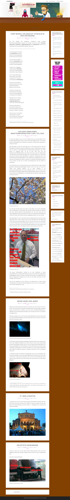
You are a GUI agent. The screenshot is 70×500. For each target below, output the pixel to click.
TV (55, 259)
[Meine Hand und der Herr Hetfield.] (19, 370)
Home (47, 1)
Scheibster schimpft (56, 110)
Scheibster (9, 1)
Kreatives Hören (57, 249)
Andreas (54, 46)
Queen (53, 253)
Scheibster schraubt (56, 113)
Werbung (59, 260)
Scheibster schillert (56, 102)
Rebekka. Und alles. (56, 53)
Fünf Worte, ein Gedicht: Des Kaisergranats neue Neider (57, 172)
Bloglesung (59, 232)
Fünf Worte (55, 241)
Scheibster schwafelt (56, 115)
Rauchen (55, 253)
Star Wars (58, 257)
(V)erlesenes (54, 228)
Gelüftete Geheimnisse (27, 445)
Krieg (61, 249)
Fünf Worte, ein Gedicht (58, 104)
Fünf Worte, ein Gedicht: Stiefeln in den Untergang (27, 35)
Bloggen (54, 232)
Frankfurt (54, 239)
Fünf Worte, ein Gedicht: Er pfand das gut (57, 39)
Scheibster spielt (56, 134)
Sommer (54, 257)
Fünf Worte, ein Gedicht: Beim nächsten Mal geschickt (57, 167)
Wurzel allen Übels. (60, 1)
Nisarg (45, 497)
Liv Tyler (55, 251)
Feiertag (60, 237)
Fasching (56, 237)
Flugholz (55, 123)
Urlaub (57, 259)
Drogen (59, 235)
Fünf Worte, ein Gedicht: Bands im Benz (57, 48)
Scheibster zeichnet (56, 137)
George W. (54, 245)
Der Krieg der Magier (57, 100)
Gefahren (59, 243)
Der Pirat (59, 51)
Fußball (60, 238)
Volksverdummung (55, 260)
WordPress (37, 497)
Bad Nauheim (55, 230)
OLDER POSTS (17, 492)
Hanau (57, 245)
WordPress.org (55, 205)
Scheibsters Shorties (56, 142)
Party (60, 251)
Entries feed (55, 201)
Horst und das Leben (57, 108)
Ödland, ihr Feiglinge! (56, 72)
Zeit (61, 260)
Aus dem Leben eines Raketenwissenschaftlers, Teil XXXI (27, 132)
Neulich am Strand (57, 147)
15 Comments (34, 447)
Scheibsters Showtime (57, 149)
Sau (61, 253)
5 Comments (34, 303)
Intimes (58, 247)
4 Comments (34, 398)
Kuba (53, 251)
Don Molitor (54, 234)
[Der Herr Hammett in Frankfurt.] (19, 329)
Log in (54, 199)
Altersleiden (59, 228)
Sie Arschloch (59, 255)
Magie (58, 251)
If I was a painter (27, 396)
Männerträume (56, 129)
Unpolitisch (56, 125)
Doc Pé (54, 42)
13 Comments (35, 135)
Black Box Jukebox (57, 117)
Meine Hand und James (27, 301)
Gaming (60, 241)
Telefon (61, 257)
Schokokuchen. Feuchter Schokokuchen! (57, 77)
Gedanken (54, 243)
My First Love (56, 132)
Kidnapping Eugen (57, 144)
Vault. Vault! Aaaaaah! (57, 67)
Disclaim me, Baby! (52, 1)
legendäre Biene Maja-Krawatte (37, 222)
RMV (59, 253)
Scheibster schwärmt (56, 128)
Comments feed (55, 203)
